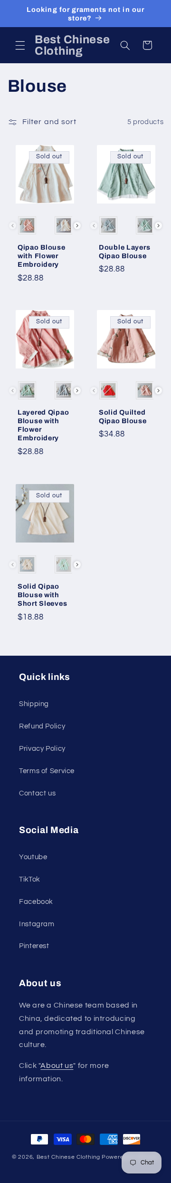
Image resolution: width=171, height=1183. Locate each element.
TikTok (29, 879)
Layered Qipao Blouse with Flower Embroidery (43, 425)
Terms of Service (47, 771)
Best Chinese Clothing (68, 1157)
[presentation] (77, 225)
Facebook (36, 901)
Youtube (33, 857)
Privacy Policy (42, 748)
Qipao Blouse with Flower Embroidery (42, 255)
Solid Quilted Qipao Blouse (123, 416)
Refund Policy (42, 726)
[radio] (27, 225)
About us (56, 1065)
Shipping (34, 704)
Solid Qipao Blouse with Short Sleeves (42, 594)
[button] (20, 45)
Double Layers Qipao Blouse (124, 251)
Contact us (37, 793)
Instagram (37, 924)
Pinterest (34, 946)
